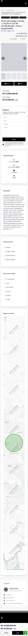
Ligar (17, 633)
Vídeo (21, 83)
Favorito (24, 39)
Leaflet (9, 569)
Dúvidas (6, 633)
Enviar (14, 139)
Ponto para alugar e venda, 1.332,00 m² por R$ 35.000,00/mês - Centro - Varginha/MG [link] (13, 13)
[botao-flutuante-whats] (25, 633)
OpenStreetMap (16, 569)
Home (2, 10)
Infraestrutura (8, 242)
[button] (3, 58)
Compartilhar (14, 39)
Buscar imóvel (10, 10)
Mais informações (9, 273)
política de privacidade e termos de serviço (15, 145)
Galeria (8, 83)
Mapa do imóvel (8, 313)
